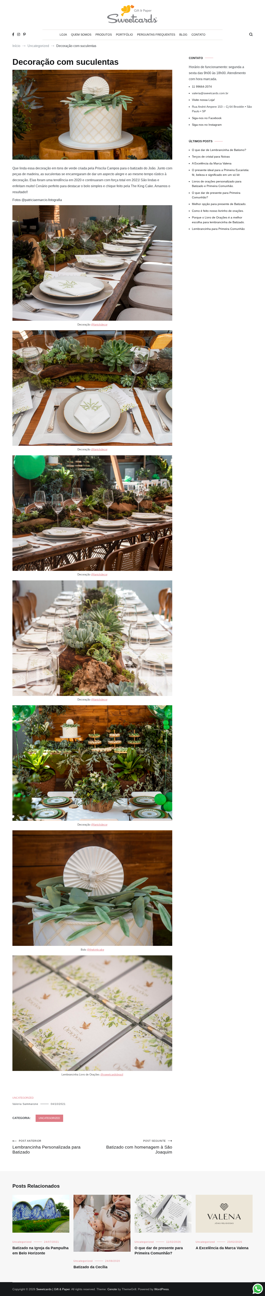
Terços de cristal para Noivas (211, 156)
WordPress (161, 1289)
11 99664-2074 (202, 86)
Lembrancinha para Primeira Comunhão (218, 228)
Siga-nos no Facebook (207, 118)
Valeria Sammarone (25, 1104)
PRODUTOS (103, 34)
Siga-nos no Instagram (207, 124)
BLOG (183, 34)
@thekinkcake (95, 949)
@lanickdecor (99, 324)
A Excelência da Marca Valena (211, 163)
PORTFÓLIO (124, 34)
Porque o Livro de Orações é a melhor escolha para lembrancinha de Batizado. (218, 220)
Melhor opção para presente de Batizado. (219, 204)
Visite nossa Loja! (203, 99)
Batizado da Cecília (90, 1267)
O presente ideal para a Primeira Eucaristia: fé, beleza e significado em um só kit (220, 172)
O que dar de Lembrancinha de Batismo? (219, 150)
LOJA (63, 34)
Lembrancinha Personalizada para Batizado (46, 1146)
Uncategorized (23, 1097)
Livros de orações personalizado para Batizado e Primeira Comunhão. (216, 184)
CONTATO (198, 34)
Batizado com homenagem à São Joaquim (139, 1146)
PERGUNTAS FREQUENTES (156, 34)
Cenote (112, 1289)
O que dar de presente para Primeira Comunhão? (216, 195)
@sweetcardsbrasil (111, 1074)
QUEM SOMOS (81, 34)
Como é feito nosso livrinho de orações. (218, 210)
